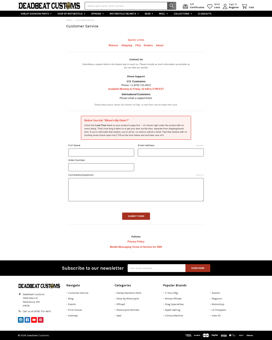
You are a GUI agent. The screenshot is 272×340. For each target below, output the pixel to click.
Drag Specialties (174, 304)
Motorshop (218, 304)
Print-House (75, 309)
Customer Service (78, 292)
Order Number (76, 160)
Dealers (148, 45)
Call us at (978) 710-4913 (37, 311)
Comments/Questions (136, 174)
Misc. (162, 13)
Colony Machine (174, 315)
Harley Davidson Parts (35, 13)
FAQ (138, 45)
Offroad (96, 13)
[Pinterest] (40, 320)
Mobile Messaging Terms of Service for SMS (136, 247)
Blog (71, 298)
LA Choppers (219, 309)
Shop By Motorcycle (70, 13)
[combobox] (130, 6)
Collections (181, 13)
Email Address (171, 145)
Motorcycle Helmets (123, 13)
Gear (147, 13)
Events (72, 304)
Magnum (217, 298)
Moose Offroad (173, 298)
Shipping (126, 45)
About (159, 45)
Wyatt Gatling (172, 309)
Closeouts (205, 13)
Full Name (74, 145)
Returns (113, 45)
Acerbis (216, 292)
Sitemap (73, 315)
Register (234, 7)
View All (216, 315)
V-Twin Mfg (171, 292)
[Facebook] (27, 320)
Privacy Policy (136, 241)
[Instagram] (21, 320)
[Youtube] (34, 320)
